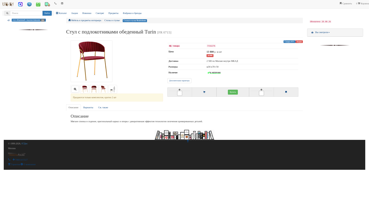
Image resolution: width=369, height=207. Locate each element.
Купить (233, 92)
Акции (74, 13)
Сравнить (347, 3)
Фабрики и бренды (132, 13)
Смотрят (100, 13)
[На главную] (8, 3)
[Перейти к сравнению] (286, 92)
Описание (73, 107)
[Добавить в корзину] (179, 92)
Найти (47, 13)
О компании (29, 164)
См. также (103, 107)
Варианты (88, 107)
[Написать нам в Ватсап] (38, 4)
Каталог (62, 13)
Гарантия (15, 164)
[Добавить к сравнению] (261, 92)
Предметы (113, 13)
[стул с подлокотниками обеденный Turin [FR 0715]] (75, 89)
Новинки (86, 13)
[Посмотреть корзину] (204, 92)
